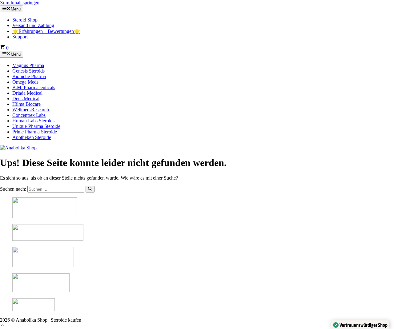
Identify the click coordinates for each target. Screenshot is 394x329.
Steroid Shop (25, 19)
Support (20, 36)
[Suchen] (90, 189)
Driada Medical (27, 93)
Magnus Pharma (28, 65)
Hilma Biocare (26, 104)
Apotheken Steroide (31, 137)
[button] (2, 326)
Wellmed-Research (30, 109)
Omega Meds (25, 82)
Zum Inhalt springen (19, 2)
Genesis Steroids (28, 70)
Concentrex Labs (29, 115)
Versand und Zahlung (33, 25)
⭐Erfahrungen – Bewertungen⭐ (46, 31)
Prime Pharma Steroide (34, 131)
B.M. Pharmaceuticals (33, 87)
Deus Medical (25, 98)
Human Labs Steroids (33, 120)
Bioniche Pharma (29, 76)
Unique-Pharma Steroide (36, 126)
